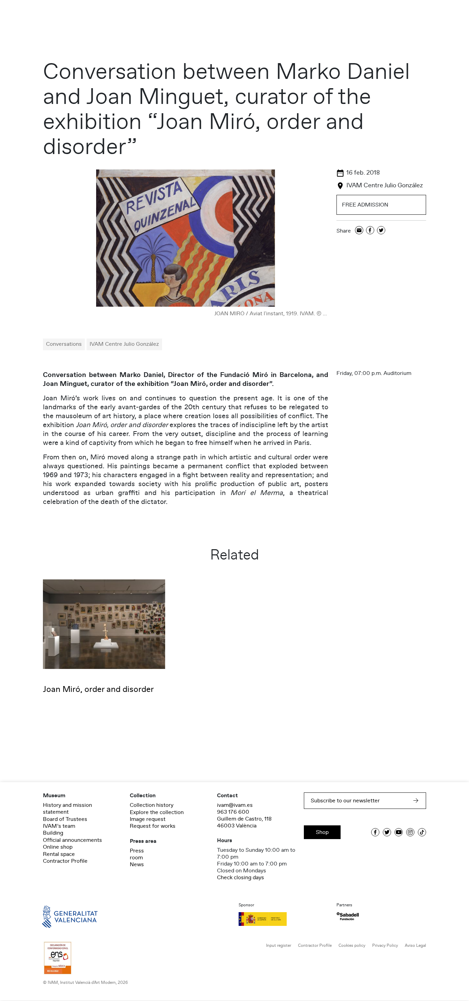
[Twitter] (381, 230)
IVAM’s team (59, 826)
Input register (278, 945)
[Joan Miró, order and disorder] (104, 624)
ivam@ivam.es (235, 805)
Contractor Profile (65, 861)
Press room (137, 854)
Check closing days (240, 877)
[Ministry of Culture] (283, 919)
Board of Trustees (65, 819)
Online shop (57, 847)
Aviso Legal (415, 945)
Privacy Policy (385, 945)
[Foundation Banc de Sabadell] (347, 916)
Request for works (152, 826)
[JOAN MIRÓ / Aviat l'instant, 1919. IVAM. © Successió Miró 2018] (186, 238)
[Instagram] (410, 832)
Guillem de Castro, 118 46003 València (244, 822)
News (137, 864)
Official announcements (72, 840)
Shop (322, 832)
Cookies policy (352, 945)
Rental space (59, 854)
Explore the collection (157, 812)
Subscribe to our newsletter (345, 800)
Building (53, 832)
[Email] (359, 230)
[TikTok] (422, 832)
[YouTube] (398, 832)
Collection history (151, 805)
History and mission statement (67, 808)
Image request (147, 819)
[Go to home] (60, 916)
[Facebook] (370, 230)
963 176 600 (233, 812)
